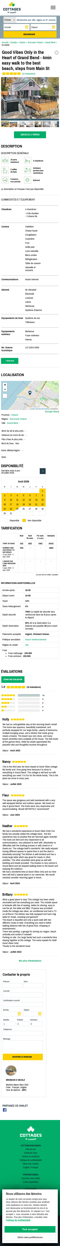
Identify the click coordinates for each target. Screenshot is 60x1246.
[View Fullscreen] (5, 396)
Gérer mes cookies (31, 1163)
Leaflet (32, 409)
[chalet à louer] (12, 12)
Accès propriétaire (30, 1182)
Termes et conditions (30, 1156)
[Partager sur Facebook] (5, 1110)
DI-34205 (5, 45)
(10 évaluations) (28, 73)
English (26, 1167)
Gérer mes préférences (30, 1237)
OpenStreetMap (43, 409)
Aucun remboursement (35, 639)
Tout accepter (30, 1229)
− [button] (5, 389)
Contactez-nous (30, 1152)
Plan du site (31, 1149)
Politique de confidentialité (31, 1160)
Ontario (14, 414)
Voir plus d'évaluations (30, 960)
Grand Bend (12, 422)
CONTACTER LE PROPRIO (30, 135)
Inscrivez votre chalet (31, 1178)
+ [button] (5, 385)
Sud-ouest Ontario (18, 418)
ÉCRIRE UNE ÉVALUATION (12, 679)
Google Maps (52, 411)
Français (34, 1167)
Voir (27, 644)
